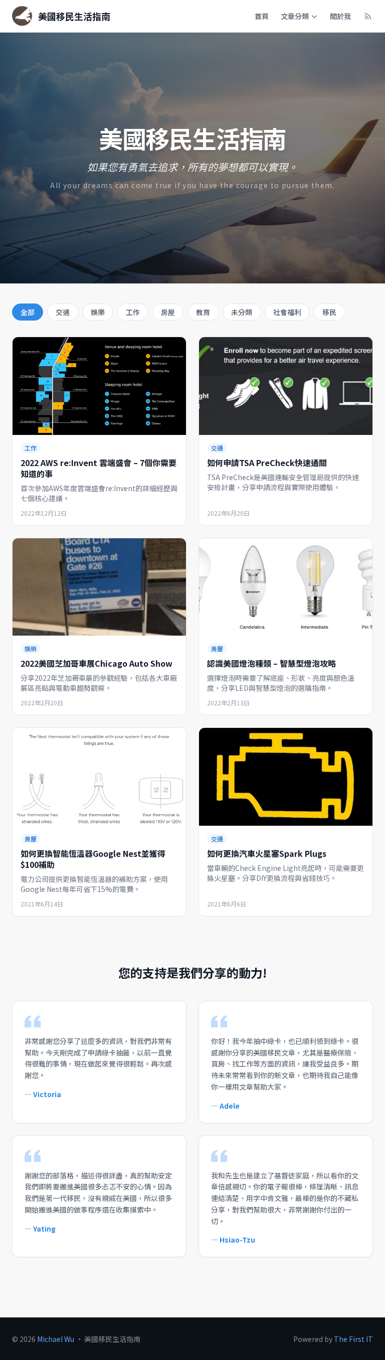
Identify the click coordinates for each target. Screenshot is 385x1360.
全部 (28, 312)
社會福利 (287, 312)
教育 (203, 312)
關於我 (340, 16)
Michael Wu (55, 1339)
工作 (133, 312)
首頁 (262, 16)
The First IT (353, 1339)
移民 (329, 312)
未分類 (241, 312)
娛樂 (98, 312)
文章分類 (295, 16)
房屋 (168, 312)
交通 (63, 312)
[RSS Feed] (368, 16)
